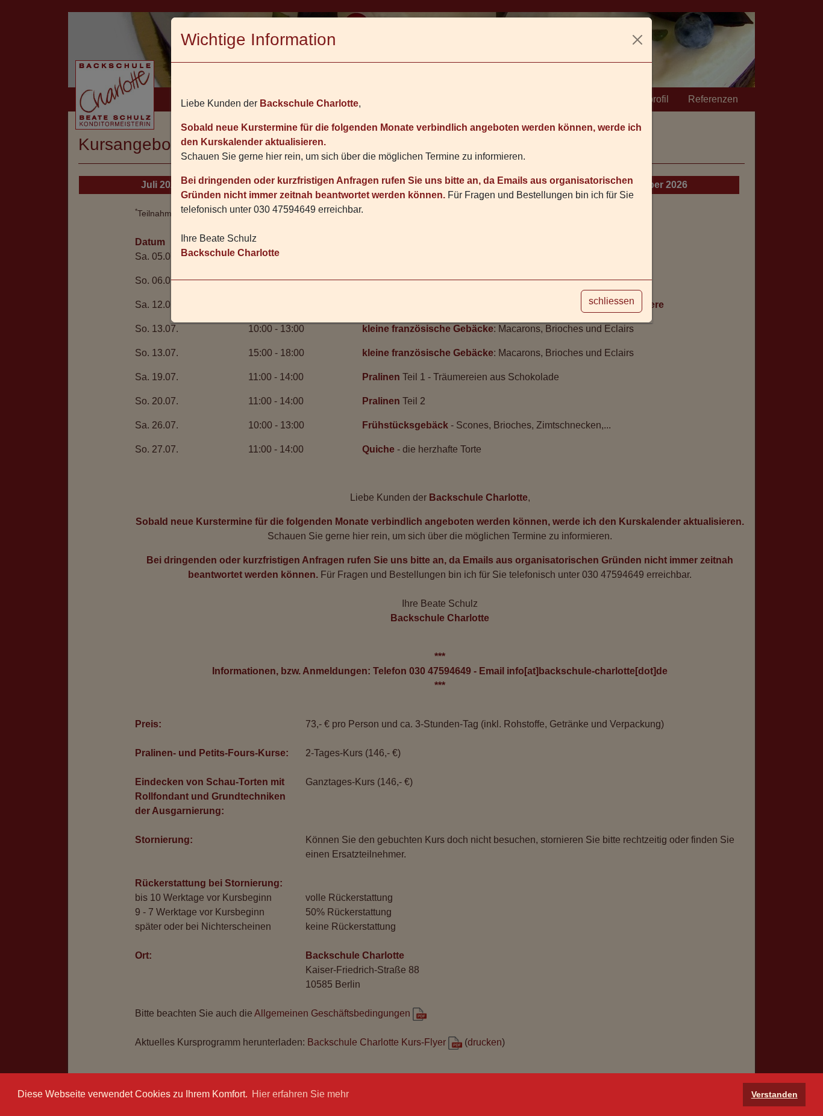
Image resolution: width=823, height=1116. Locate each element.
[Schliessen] (637, 39)
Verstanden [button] (774, 1094)
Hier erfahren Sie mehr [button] (300, 1094)
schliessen (611, 301)
